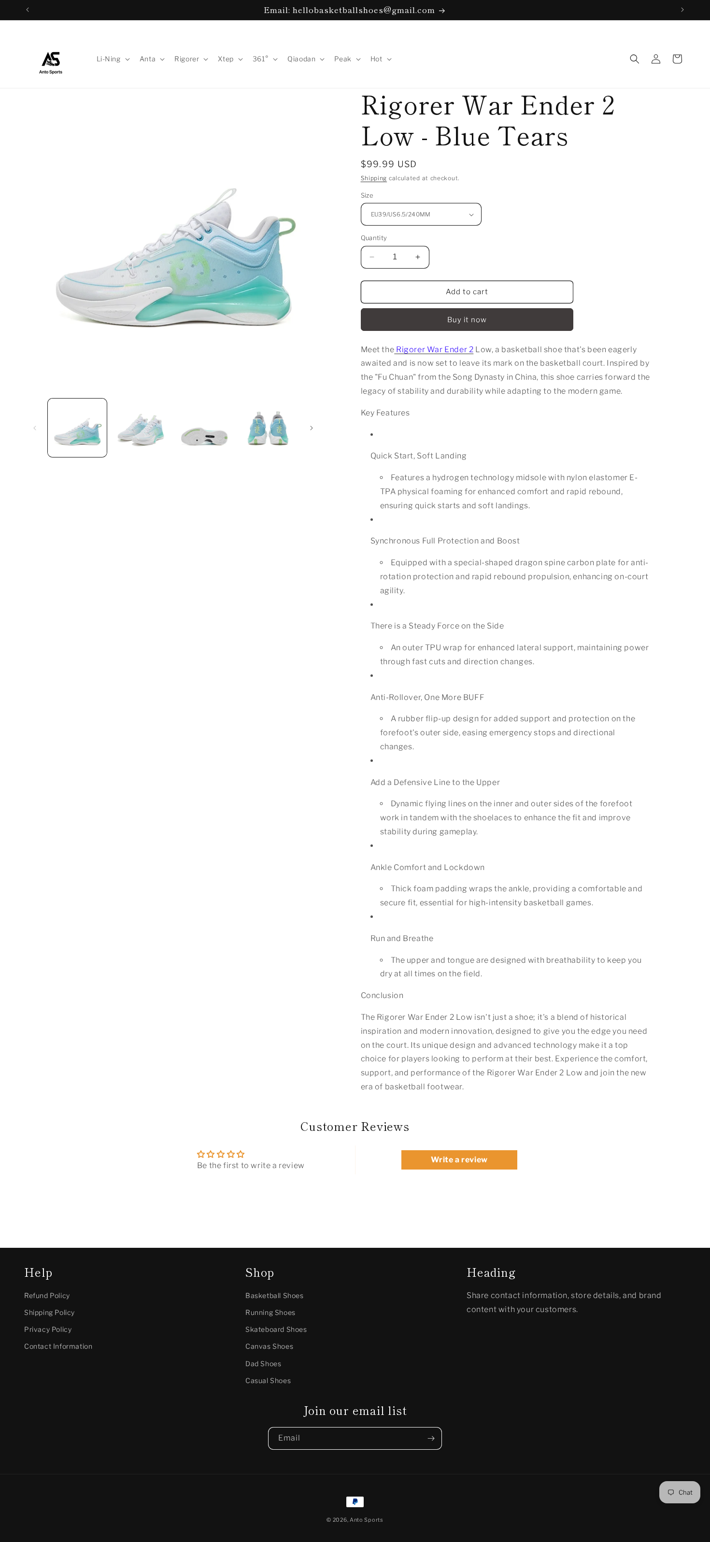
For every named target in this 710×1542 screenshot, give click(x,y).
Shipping (374, 178)
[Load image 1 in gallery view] (77, 428)
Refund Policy (47, 1295)
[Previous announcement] (27, 9)
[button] (112, 59)
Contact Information (58, 1346)
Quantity (374, 238)
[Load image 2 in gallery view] (141, 428)
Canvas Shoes (269, 1346)
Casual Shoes (268, 1380)
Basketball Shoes (274, 1295)
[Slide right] (311, 428)
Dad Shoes (263, 1363)
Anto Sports (366, 1519)
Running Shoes (270, 1312)
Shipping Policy (49, 1312)
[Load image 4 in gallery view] (268, 428)
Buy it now (467, 319)
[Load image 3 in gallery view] (204, 428)
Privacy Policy (47, 1330)
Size (367, 195)
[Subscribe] (430, 1438)
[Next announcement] (682, 9)
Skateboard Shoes (276, 1330)
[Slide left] (34, 428)
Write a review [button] (459, 1159)
